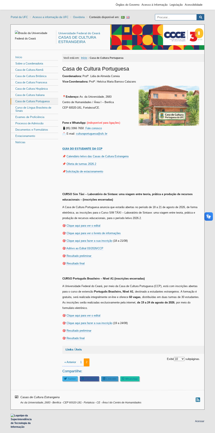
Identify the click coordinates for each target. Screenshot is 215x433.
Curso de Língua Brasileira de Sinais (33, 109)
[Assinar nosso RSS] (198, 400)
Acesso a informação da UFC (50, 17)
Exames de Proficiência (29, 117)
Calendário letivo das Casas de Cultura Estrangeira (97, 156)
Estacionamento (25, 136)
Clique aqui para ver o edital (83, 225)
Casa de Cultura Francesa (31, 82)
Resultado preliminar (79, 255)
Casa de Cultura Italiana (30, 95)
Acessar (199, 421)
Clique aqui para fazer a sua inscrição (89, 240)
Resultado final (76, 263)
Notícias (20, 142)
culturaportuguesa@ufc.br (91, 133)
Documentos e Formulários (31, 129)
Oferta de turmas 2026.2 (81, 163)
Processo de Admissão (29, 123)
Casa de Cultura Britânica (30, 76)
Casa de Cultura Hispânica (31, 88)
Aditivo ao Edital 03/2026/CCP (84, 248)
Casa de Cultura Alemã (29, 69)
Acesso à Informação (155, 4)
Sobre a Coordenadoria (29, 63)
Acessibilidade (193, 4)
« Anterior (70, 362)
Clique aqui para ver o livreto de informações (94, 233)
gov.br (20, 5)
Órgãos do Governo (127, 4)
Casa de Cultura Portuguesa (32, 101)
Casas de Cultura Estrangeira (77, 39)
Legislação (176, 4)
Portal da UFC (19, 17)
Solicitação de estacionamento (84, 171)
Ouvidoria (79, 17)
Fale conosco (93, 128)
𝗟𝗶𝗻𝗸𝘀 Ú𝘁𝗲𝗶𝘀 (74, 349)
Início (18, 57)
